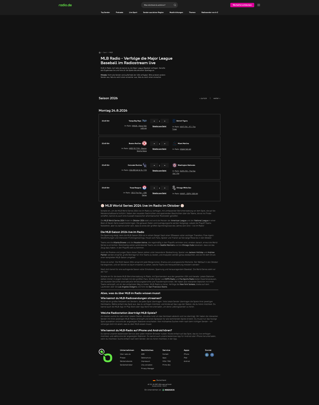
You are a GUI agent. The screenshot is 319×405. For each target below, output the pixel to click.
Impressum (145, 361)
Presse (122, 358)
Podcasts (119, 12)
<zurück (203, 98)
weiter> (216, 98)
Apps (164, 358)
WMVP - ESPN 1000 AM (189, 194)
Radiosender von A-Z (209, 12)
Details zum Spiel (159, 126)
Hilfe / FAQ (166, 361)
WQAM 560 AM (185, 149)
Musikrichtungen (176, 12)
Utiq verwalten (146, 365)
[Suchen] (174, 4)
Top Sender (105, 12)
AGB (142, 354)
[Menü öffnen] (258, 4)
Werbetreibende (126, 361)
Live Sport (133, 12)
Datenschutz (146, 358)
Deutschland (161, 380)
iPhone (186, 354)
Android (187, 361)
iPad (185, 358)
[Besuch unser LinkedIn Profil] (207, 354)
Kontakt (165, 354)
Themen (192, 12)
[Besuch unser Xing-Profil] (212, 354)
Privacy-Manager (147, 368)
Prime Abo (166, 365)
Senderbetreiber (126, 365)
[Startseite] (100, 52)
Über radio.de (125, 354)
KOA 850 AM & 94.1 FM (138, 170)
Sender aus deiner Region (153, 12)
